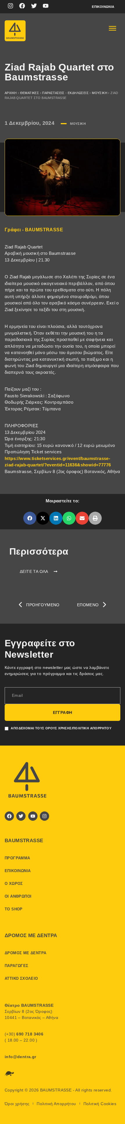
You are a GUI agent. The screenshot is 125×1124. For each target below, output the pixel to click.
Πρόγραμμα (17, 858)
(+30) (24, 1034)
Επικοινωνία (103, 6)
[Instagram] (10, 6)
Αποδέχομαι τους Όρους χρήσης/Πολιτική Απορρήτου (61, 728)
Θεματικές (29, 93)
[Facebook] (22, 6)
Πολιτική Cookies (99, 1103)
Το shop (14, 909)
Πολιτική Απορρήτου (56, 1103)
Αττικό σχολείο (21, 978)
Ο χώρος (14, 883)
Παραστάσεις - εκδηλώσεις (65, 93)
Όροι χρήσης (17, 1103)
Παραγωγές (16, 966)
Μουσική (99, 93)
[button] (29, 518)
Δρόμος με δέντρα (25, 953)
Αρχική (11, 93)
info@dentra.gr (20, 1056)
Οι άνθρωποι (18, 896)
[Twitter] (34, 6)
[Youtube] (45, 6)
